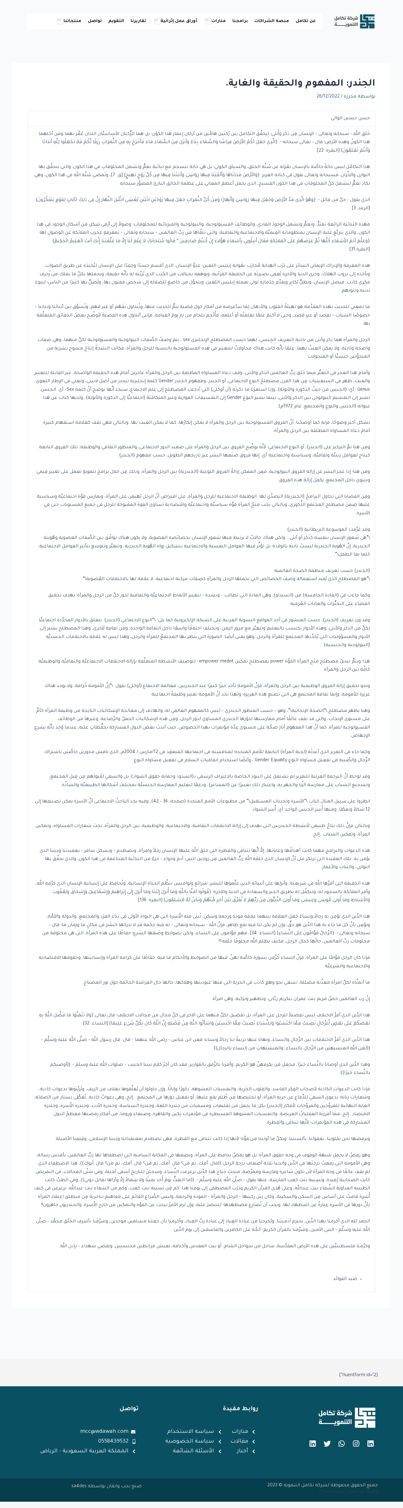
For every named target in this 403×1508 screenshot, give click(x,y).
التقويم (116, 21)
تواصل (95, 21)
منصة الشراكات (271, 21)
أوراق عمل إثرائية (179, 21)
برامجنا (240, 21)
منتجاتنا (72, 21)
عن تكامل (306, 21)
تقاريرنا (138, 21)
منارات (219, 21)
